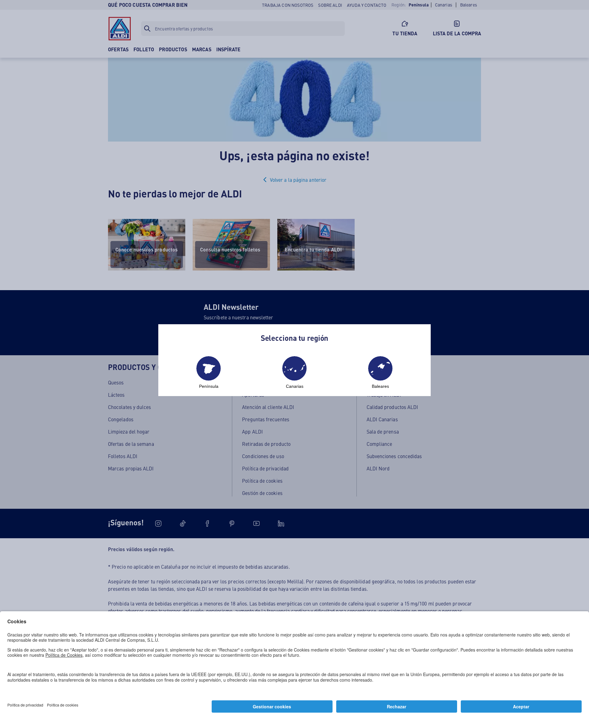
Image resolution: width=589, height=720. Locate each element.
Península (208, 386)
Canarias (294, 386)
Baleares (380, 386)
